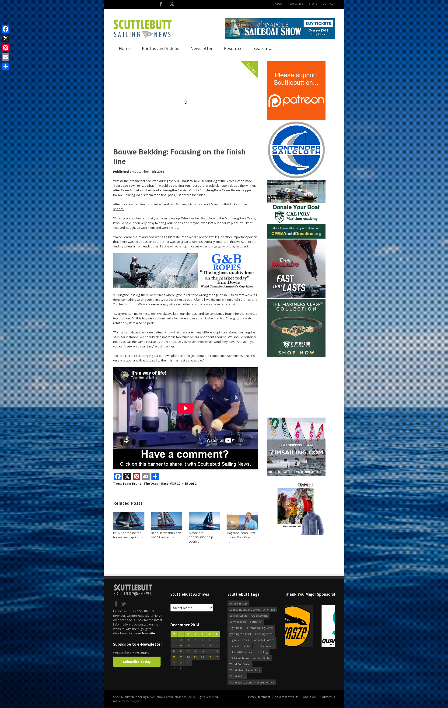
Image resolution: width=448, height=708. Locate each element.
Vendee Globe (261, 658)
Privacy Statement (258, 697)
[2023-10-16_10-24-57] (310, 626)
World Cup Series (240, 664)
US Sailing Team (239, 658)
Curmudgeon (237, 621)
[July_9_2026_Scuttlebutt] (296, 238)
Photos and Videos (160, 48)
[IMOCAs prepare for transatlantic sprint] (128, 529)
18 (195, 651)
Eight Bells (235, 627)
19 (202, 651)
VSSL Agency (134, 701)
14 (216, 645)
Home (125, 48)
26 (202, 657)
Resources (234, 48)
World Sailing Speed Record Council (251, 682)
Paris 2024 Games (263, 640)
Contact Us (327, 697)
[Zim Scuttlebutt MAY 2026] (296, 475)
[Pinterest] (5, 47)
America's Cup (238, 603)
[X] (5, 38)
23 (181, 657)
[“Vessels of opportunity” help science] (204, 529)
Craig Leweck (259, 615)
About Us (309, 697)
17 (188, 651)
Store (313, 3)
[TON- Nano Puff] (296, 534)
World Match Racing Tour (244, 670)
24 (188, 657)
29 (174, 663)
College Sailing (238, 615)
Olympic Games (239, 640)
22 (174, 657)
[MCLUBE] (296, 297)
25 (195, 657)
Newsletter (201, 48)
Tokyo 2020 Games (240, 652)
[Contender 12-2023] (296, 178)
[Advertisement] (296, 387)
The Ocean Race (156, 483)
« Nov (174, 668)
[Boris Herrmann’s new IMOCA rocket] (166, 529)
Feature (251, 68)
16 (181, 651)
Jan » (183, 668)
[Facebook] (5, 29)
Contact (329, 3)
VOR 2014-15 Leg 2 (183, 483)
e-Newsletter (147, 633)
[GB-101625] (185, 287)
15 (174, 651)
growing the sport (240, 634)
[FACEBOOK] (161, 5)
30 (181, 663)
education (256, 621)
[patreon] (296, 119)
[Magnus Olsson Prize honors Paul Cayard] (242, 529)
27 (209, 657)
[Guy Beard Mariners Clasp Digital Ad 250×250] (296, 356)
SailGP (247, 646)
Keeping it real (264, 634)
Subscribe (296, 3)
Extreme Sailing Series (259, 627)
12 (202, 645)
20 (209, 651)
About (279, 3)
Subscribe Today (137, 661)
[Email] (5, 57)
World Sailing (237, 676)
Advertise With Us (286, 697)
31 (188, 663)
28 (216, 657)
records (234, 646)
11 (195, 645)
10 (188, 645)
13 (209, 645)
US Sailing (262, 652)
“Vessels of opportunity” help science (201, 537)
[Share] (5, 66)
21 (216, 651)
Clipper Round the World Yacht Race (252, 609)
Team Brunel (132, 483)
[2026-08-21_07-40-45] (280, 38)
